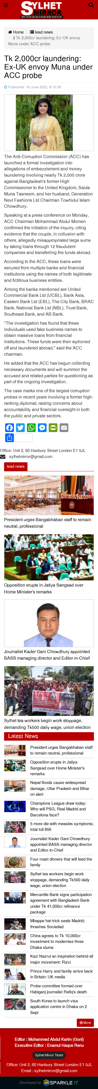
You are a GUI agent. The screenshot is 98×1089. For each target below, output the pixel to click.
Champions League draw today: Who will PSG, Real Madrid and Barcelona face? (58, 809)
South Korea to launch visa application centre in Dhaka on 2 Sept (58, 1006)
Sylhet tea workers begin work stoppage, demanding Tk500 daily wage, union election (60, 879)
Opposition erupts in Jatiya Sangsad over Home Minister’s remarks (57, 768)
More (86, 1023)
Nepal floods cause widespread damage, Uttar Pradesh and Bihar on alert (59, 788)
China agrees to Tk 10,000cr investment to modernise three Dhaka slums (57, 941)
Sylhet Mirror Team (49, 1055)
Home (18, 32)
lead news (43, 32)
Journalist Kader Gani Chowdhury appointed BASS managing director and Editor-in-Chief (61, 844)
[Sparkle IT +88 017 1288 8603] (61, 1083)
